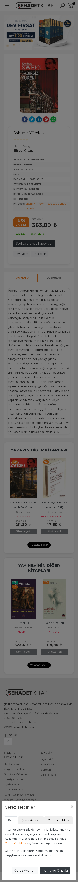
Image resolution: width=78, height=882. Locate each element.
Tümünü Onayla (55, 870)
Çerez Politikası (15, 843)
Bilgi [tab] (11, 820)
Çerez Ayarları (25, 870)
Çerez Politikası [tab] (58, 820)
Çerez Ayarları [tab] (31, 820)
